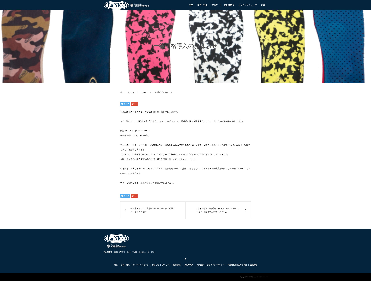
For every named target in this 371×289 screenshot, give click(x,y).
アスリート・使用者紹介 (223, 5)
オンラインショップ (248, 5)
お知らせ (155, 265)
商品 (191, 5)
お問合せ (200, 265)
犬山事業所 (189, 265)
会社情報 (253, 265)
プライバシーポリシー (215, 265)
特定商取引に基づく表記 (237, 265)
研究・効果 (202, 5)
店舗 (263, 5)
